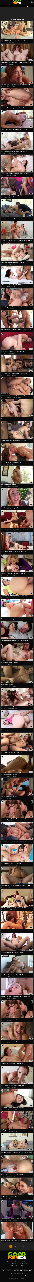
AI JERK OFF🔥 (24, 6)
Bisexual (9, 1020)
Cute (13, 42)
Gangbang (14, 419)
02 (15, 1246)
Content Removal (11, 1263)
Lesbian (9, 909)
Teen (13, 264)
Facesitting (15, 486)
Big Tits (13, 508)
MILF (8, 464)
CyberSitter (29, 1275)
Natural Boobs (10, 1065)
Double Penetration (16, 331)
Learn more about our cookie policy (22, 1270)
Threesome (10, 153)
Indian (11, 820)
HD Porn (13, 86)
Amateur (9, 175)
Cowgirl (15, 1109)
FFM (12, 1020)
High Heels (9, 242)
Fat (12, 1198)
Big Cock (12, 108)
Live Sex (3, 6)
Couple (12, 131)
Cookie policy (23, 1263)
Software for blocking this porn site (11, 1275)
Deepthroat (9, 486)
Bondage (9, 397)
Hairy (8, 820)
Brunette (14, 175)
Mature (13, 909)
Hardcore (13, 220)
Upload (22, 1265)
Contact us (23, 1261)
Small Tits (15, 242)
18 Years (9, 686)
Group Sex (14, 375)
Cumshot (14, 708)
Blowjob (9, 42)
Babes (8, 86)
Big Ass (8, 575)
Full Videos (8, 6)
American (10, 1220)
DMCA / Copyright (12, 1261)
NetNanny (23, 1275)
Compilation (10, 531)
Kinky (15, 1176)
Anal (9, 64)
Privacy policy (13, 1265)
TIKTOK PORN (16, 6)
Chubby (9, 1198)
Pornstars (12, 64)
